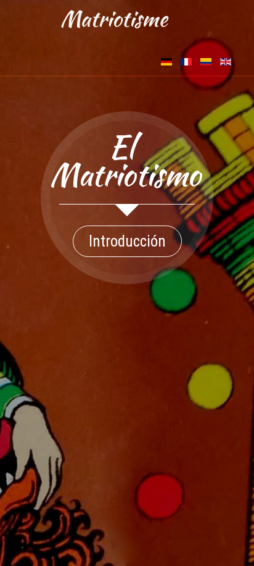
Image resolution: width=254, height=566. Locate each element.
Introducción (127, 241)
